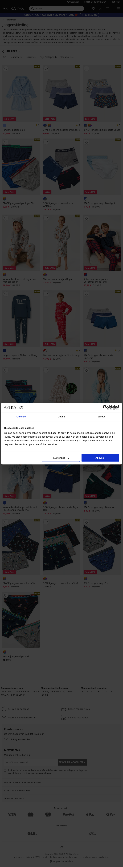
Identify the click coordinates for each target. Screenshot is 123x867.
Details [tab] (62, 416)
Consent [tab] (21, 416)
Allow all (100, 457)
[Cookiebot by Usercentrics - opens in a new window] (105, 407)
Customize (59, 457)
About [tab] (101, 416)
